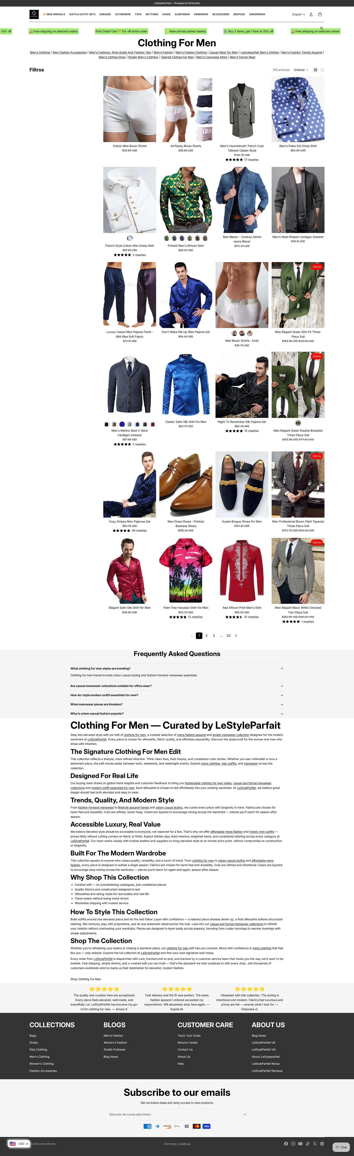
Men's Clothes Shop (112, 57)
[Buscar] (321, 28)
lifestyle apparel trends (133, 807)
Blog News (111, 1056)
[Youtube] (300, 1143)
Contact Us (185, 1049)
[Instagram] (293, 1143)
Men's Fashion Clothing (191, 52)
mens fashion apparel (191, 734)
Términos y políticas (177, 1144)
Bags (33, 1035)
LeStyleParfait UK (263, 1042)
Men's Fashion (163, 52)
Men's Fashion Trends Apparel (301, 52)
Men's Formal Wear (242, 57)
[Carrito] (319, 14)
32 (229, 635)
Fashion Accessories (43, 1070)
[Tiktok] (307, 1143)
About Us (184, 1056)
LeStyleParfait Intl (264, 1049)
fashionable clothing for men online (208, 783)
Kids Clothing (38, 1049)
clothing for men (135, 734)
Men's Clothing (40, 52)
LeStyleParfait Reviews (267, 1070)
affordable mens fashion (227, 831)
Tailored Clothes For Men (177, 57)
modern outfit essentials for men (112, 788)
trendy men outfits (262, 831)
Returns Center (188, 1042)
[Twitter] (314, 1143)
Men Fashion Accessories (70, 52)
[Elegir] (149, 135)
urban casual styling (169, 807)
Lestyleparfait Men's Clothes (260, 52)
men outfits (228, 763)
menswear (251, 763)
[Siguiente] (236, 635)
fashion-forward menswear (96, 807)
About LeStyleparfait (266, 1056)
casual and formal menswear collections (236, 924)
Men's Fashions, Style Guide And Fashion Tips (120, 52)
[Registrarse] (244, 1114)
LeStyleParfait (97, 739)
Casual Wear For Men (223, 52)
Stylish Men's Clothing (143, 57)
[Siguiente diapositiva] (150, 108)
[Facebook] (286, 1143)
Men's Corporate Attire (211, 57)
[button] (301, 69)
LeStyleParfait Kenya (266, 1063)
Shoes (34, 1042)
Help (181, 1063)
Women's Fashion (115, 1042)
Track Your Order (189, 1035)
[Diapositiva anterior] (109, 108)
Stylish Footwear (115, 1049)
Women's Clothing (42, 1063)
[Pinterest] (322, 1143)
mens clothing (210, 763)
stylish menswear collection (231, 734)
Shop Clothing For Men (85, 979)
